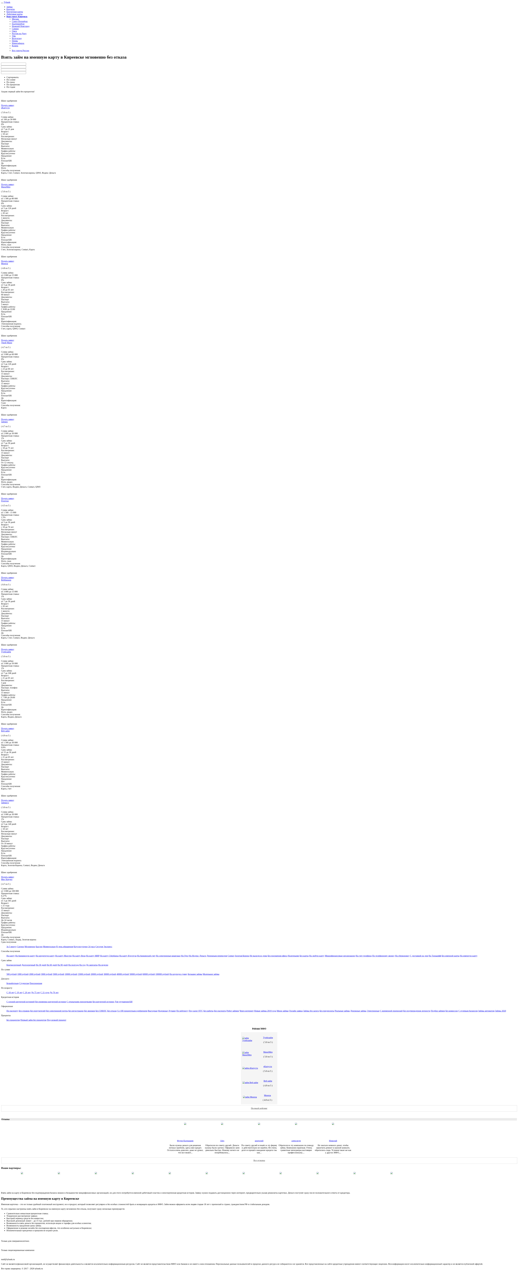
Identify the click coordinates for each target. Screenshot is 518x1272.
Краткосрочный (13, 965)
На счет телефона (364, 956)
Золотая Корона (242, 956)
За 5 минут (11, 946)
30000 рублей (110, 974)
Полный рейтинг (259, 1108)
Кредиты (10, 9)
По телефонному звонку (383, 956)
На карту (10, 956)
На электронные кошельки (168, 956)
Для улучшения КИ (123, 1002)
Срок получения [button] (8, 942)
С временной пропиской (391, 1011)
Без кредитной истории (103, 1002)
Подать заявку (7, 105)
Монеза (4, 263)
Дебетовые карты (14, 14)
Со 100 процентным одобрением (132, 1011)
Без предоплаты (327, 1011)
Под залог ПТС (196, 1011)
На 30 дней (41, 965)
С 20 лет (27, 992)
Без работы (208, 1011)
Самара (15, 29)
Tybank (7, 2)
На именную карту (468, 956)
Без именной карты (450, 956)
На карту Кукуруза (128, 956)
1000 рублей (23, 974)
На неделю (103, 965)
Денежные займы (358, 1011)
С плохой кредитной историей (20, 1002)
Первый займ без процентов (33, 1020)
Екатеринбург (18, 24)
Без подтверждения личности (416, 1011)
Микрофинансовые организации (340, 956)
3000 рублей (46, 974)
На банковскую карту (25, 956)
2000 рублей (34, 974)
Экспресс (108, 946)
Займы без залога (311, 1011)
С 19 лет (18, 992)
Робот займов (232, 1011)
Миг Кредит (6, 879)
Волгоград (17, 38)
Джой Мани (6, 343)
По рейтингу (182, 1011)
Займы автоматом (486, 1011)
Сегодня (99, 946)
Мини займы (283, 1011)
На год (82, 965)
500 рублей (11, 974)
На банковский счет (146, 956)
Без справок (24, 1011)
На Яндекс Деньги (197, 956)
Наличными (293, 956)
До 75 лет (35, 992)
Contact (231, 956)
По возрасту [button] (6, 988)
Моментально (49, 946)
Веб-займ (5, 731)
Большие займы (195, 974)
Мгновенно (30, 946)
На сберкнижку (402, 956)
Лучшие (172, 1011)
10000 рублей (71, 974)
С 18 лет (10, 992)
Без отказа (112, 1011)
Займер (4, 422)
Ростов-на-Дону (19, 33)
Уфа (14, 36)
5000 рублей (58, 974)
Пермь (15, 41)
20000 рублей (97, 974)
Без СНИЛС (101, 1011)
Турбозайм (6, 652)
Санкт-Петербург (20, 21)
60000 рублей (148, 974)
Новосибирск (18, 43)
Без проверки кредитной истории (50, 1002)
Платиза (5, 501)
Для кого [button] (5, 979)
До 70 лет (54, 992)
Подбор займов (438, 1011)
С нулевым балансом (468, 1011)
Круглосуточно (81, 946)
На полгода (73, 965)
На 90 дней (62, 965)
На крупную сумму (178, 974)
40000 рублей (123, 974)
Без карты (304, 956)
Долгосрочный (28, 965)
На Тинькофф (435, 956)
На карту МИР (93, 956)
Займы (9, 7)
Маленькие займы (211, 974)
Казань (15, 46)
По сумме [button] (5, 969)
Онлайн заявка (296, 1011)
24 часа (91, 946)
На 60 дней (52, 965)
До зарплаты (92, 965)
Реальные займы (342, 1011)
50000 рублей (136, 974)
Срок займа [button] (6, 960)
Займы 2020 (500, 1011)
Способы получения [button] (10, 951)
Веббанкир (6, 580)
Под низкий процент (56, 1020)
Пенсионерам (36, 983)
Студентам (24, 983)
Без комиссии (451, 1011)
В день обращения (64, 946)
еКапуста (5, 108)
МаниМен (5, 187)
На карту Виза (79, 956)
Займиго (5, 803)
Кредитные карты (14, 12)
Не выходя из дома (258, 956)
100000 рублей (162, 974)
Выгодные (153, 1011)
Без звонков (89, 1011)
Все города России (20, 50)
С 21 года (44, 992)
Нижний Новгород (20, 26)
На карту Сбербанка (109, 956)
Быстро (39, 946)
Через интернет (246, 1011)
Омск (14, 31)
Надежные (163, 1011)
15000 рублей (84, 974)
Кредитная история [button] (10, 997)
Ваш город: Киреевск (16, 16)
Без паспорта (220, 1011)
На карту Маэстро (63, 956)
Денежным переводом (217, 956)
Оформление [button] (7, 1006)
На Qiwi (184, 956)
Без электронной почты (57, 1011)
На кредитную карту (45, 956)
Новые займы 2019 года (265, 1011)
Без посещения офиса (277, 956)
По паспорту (12, 1011)
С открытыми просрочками (79, 1002)
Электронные (373, 1011)
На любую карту (316, 956)
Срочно (20, 946)
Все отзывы (259, 1160)
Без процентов (13, 1020)
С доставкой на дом (419, 956)
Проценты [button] (6, 1015)
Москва (15, 19)
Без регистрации (76, 1011)
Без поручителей (38, 1011)
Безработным (12, 983)
